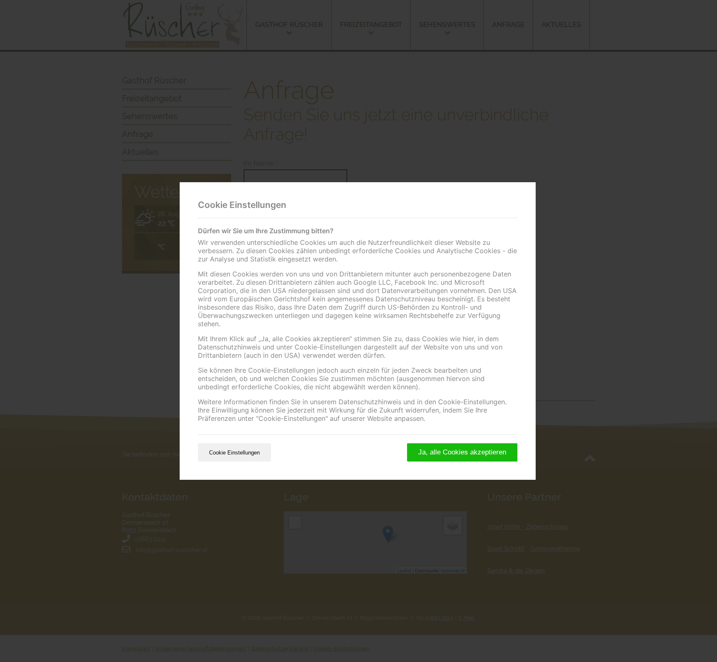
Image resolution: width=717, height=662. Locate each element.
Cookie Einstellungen (234, 452)
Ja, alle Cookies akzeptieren (462, 452)
